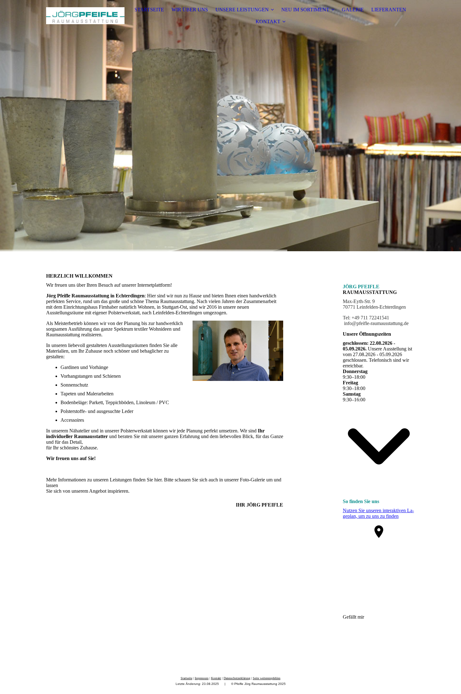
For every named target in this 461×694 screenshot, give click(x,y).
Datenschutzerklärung (237, 678)
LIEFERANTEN (388, 9)
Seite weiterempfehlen (266, 678)
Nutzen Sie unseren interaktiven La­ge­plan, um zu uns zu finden (378, 513)
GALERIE (353, 9)
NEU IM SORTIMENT (305, 9)
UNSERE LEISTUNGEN (242, 9)
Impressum (202, 678)
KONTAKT (268, 21)
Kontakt (216, 678)
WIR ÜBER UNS (190, 9)
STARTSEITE (149, 9)
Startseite (186, 678)
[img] (85, 15)
